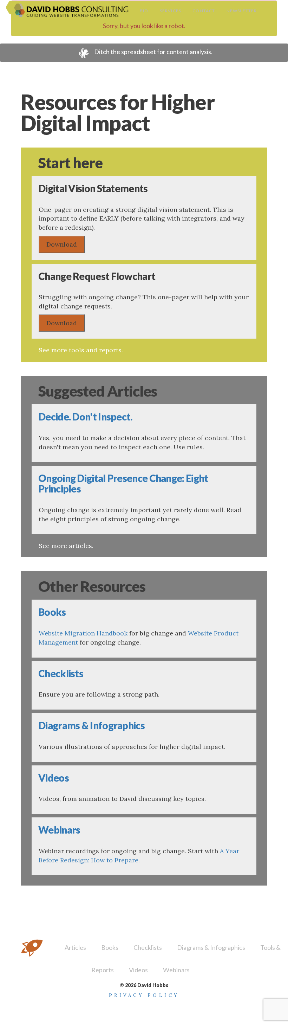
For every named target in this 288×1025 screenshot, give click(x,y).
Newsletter (242, 10)
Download (61, 244)
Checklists (147, 947)
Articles (75, 947)
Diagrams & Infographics (211, 947)
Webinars (176, 970)
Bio (144, 10)
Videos (138, 970)
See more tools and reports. (81, 350)
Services (171, 10)
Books (109, 947)
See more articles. (66, 546)
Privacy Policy (144, 995)
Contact (203, 10)
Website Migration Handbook (83, 633)
